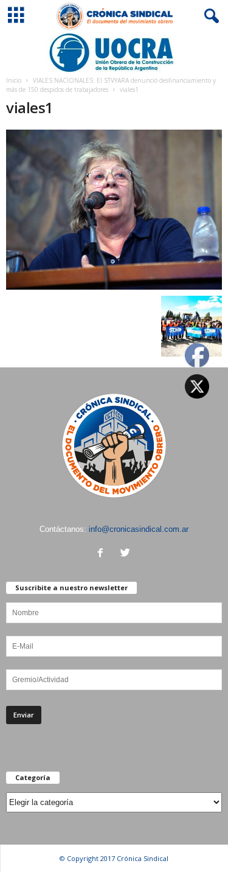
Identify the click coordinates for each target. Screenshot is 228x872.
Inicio (13, 80)
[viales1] (114, 210)
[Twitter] (127, 554)
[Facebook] (103, 554)
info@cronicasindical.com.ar (138, 529)
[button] (209, 16)
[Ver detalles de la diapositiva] (114, 52)
